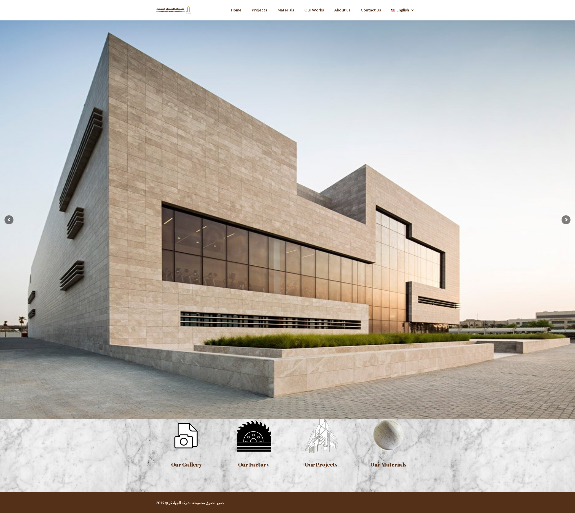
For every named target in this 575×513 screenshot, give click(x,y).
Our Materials (388, 464)
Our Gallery (186, 464)
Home (236, 10)
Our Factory (254, 464)
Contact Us (371, 10)
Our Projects (321, 464)
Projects (259, 10)
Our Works (314, 10)
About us (342, 10)
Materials (285, 10)
